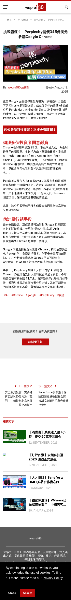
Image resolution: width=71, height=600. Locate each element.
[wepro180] (35, 7)
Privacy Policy (53, 578)
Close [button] (12, 592)
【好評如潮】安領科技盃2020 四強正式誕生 (46, 457)
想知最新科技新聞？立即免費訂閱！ (30, 129)
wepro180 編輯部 (19, 87)
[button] (6, 583)
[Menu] (5, 7)
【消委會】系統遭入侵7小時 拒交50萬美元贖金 (47, 434)
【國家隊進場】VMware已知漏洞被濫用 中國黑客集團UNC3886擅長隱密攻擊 (47, 502)
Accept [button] (27, 592)
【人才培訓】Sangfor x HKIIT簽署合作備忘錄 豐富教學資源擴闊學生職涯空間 (47, 480)
